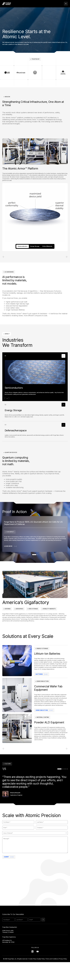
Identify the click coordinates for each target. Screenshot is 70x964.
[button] (34, 554)
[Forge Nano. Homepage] (6, 3)
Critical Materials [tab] (47, 246)
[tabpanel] (35, 213)
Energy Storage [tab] (34, 246)
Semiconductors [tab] (22, 246)
